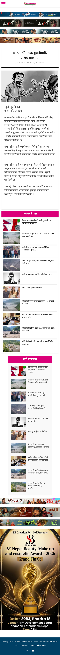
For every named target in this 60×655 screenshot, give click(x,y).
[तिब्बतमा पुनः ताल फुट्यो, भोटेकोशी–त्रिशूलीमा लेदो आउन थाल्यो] (19, 409)
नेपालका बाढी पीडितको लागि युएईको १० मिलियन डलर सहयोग (36, 222)
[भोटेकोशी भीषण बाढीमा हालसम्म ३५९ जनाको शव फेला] (19, 448)
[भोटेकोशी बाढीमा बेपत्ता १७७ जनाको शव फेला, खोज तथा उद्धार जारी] (19, 474)
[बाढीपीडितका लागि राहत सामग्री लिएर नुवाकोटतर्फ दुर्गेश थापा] (19, 396)
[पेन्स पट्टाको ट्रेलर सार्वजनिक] (19, 435)
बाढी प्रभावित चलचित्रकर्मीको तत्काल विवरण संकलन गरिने (38, 316)
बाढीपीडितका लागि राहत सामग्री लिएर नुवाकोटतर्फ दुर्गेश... (35, 248)
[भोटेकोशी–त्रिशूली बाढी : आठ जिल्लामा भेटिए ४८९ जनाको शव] (19, 384)
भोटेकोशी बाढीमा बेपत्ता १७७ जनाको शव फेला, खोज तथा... (38, 329)
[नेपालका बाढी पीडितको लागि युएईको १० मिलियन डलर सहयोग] (19, 371)
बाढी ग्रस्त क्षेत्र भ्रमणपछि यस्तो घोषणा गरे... (37, 274)
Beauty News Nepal (37, 63)
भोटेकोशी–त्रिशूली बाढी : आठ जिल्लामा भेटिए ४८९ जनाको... (38, 381)
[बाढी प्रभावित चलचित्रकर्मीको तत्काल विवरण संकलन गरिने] (19, 461)
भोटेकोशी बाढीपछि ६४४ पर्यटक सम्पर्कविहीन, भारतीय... (38, 343)
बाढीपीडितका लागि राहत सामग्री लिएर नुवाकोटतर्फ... (37, 394)
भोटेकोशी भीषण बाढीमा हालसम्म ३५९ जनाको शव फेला (38, 302)
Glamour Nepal (51, 641)
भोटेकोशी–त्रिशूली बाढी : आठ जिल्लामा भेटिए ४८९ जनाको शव (38, 235)
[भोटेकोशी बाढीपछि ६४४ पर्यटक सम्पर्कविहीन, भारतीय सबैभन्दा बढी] (19, 487)
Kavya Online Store (38, 645)
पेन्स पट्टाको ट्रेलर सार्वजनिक (32, 287)
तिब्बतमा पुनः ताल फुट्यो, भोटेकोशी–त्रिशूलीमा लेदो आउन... (38, 262)
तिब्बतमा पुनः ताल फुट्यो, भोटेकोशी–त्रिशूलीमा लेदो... (37, 407)
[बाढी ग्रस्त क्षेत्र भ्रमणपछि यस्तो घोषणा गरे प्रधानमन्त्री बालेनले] (19, 422)
